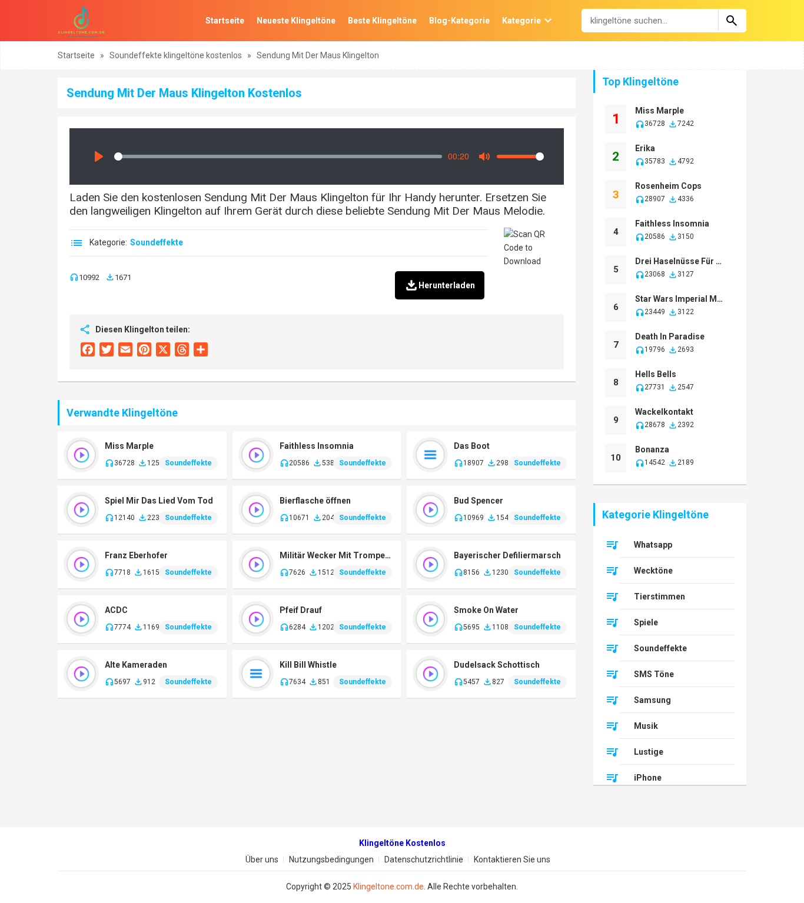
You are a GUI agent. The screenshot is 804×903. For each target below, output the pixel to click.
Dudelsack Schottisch (497, 664)
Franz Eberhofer (136, 555)
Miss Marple (129, 446)
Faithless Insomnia (317, 446)
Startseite (224, 20)
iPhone (648, 777)
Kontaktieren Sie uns (512, 859)
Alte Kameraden (136, 664)
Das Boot (472, 446)
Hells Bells (655, 374)
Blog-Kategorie (459, 20)
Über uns (261, 859)
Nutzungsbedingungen (331, 859)
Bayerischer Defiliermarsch (507, 555)
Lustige (648, 752)
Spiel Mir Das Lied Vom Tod (159, 500)
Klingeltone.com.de (388, 886)
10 (615, 457)
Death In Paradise (670, 336)
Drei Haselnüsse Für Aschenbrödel (680, 261)
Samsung (652, 700)
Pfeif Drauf (301, 610)
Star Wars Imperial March (680, 299)
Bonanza (652, 449)
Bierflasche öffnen (315, 500)
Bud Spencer (478, 500)
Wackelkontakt (664, 411)
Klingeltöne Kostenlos (402, 843)
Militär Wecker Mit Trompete (336, 555)
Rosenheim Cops (668, 186)
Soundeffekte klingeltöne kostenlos (176, 55)
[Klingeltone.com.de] (81, 20)
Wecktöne (653, 570)
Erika (645, 148)
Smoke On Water (486, 610)
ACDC (116, 610)
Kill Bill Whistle (308, 664)
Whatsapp (653, 544)
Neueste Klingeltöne (296, 20)
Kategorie (521, 20)
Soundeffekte (156, 242)
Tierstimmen (659, 596)
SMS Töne (654, 674)
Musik (646, 726)
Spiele (646, 622)
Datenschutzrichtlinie (423, 859)
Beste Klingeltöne (382, 20)
